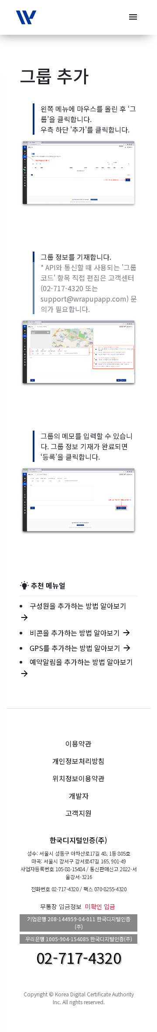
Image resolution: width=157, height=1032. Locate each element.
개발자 (79, 795)
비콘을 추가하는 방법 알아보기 (80, 632)
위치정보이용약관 (78, 778)
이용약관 (78, 743)
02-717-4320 (64, 889)
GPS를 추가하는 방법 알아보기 (81, 648)
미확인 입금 (100, 906)
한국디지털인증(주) (78, 840)
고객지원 (78, 813)
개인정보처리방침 (78, 761)
